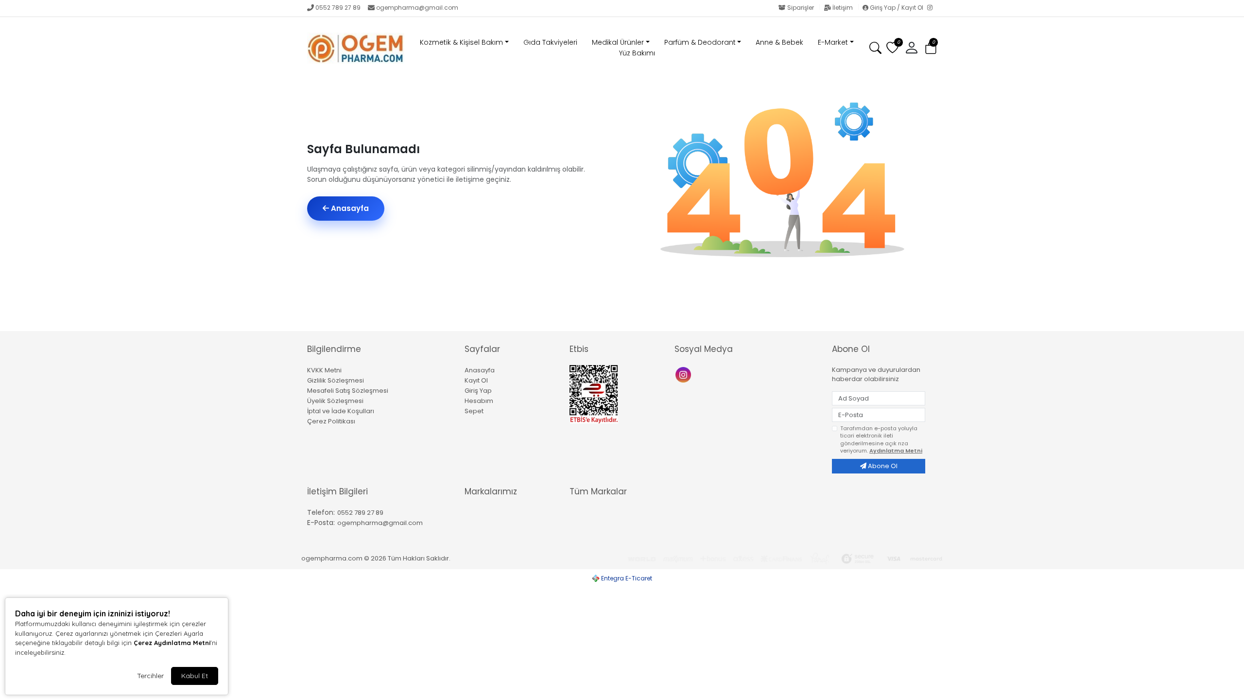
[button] (931, 48)
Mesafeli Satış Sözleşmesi (347, 390)
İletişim (842, 7)
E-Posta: (321, 522)
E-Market (833, 42)
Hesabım (479, 400)
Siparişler (800, 7)
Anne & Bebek (779, 42)
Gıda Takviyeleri (550, 42)
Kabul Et (194, 675)
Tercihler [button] (150, 675)
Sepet (474, 411)
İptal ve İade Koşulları (340, 411)
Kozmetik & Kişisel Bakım (461, 42)
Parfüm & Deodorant (700, 42)
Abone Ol (882, 466)
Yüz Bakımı (637, 53)
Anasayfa (349, 208)
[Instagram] (932, 8)
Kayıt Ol (476, 380)
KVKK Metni (324, 370)
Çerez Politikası (331, 421)
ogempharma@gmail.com (417, 7)
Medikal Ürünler (618, 42)
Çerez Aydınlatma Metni (172, 643)
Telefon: (321, 512)
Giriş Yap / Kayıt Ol (896, 7)
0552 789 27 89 (338, 7)
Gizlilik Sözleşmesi (335, 380)
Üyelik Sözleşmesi (335, 400)
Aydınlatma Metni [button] (895, 451)
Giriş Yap (478, 390)
